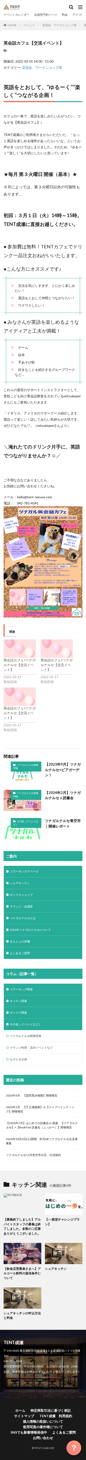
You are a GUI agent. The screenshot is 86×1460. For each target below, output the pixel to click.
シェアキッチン (20, 883)
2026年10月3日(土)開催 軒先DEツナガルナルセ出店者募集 (42, 1141)
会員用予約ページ (45, 14)
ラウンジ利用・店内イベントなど (31, 1047)
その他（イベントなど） (25, 823)
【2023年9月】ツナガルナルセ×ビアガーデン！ (63, 769)
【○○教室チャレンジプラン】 (62, 1221)
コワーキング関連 (21, 989)
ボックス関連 (18, 1012)
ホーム (20, 1410)
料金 (65, 14)
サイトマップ (24, 1416)
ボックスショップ (21, 895)
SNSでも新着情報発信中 (29, 1432)
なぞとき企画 (18, 1059)
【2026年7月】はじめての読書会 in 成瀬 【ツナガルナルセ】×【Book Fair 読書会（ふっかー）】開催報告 (42, 1125)
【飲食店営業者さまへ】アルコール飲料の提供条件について (22, 1273)
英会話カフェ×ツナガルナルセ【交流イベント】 (20, 665)
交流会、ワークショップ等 (59, 25)
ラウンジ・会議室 (21, 906)
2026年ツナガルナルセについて (30, 930)
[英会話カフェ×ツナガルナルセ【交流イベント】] (20, 648)
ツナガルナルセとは (23, 918)
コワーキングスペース (24, 871)
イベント (29, 25)
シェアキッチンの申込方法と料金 (22, 1315)
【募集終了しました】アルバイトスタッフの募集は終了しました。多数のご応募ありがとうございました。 (22, 1226)
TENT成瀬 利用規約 (55, 1416)
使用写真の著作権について (43, 1427)
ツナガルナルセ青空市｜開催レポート (63, 823)
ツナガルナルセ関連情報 (25, 766)
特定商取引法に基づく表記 (51, 1410)
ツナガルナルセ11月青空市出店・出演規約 (33, 1155)
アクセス (78, 14)
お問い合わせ (43, 1438)
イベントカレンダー (16, 14)
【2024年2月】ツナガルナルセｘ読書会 (63, 795)
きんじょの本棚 (20, 941)
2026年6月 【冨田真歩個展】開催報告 (31, 1095)
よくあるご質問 (20, 953)
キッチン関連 (18, 1001)
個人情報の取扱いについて (43, 1421)
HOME (12, 25)
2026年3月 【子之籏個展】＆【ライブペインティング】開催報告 (40, 1109)
